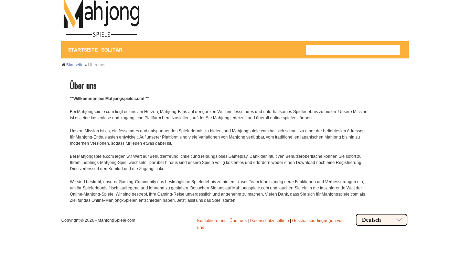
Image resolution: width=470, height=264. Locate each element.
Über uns (238, 220)
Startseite (83, 50)
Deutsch (371, 220)
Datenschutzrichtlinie (269, 220)
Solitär (111, 50)
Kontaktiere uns (211, 220)
